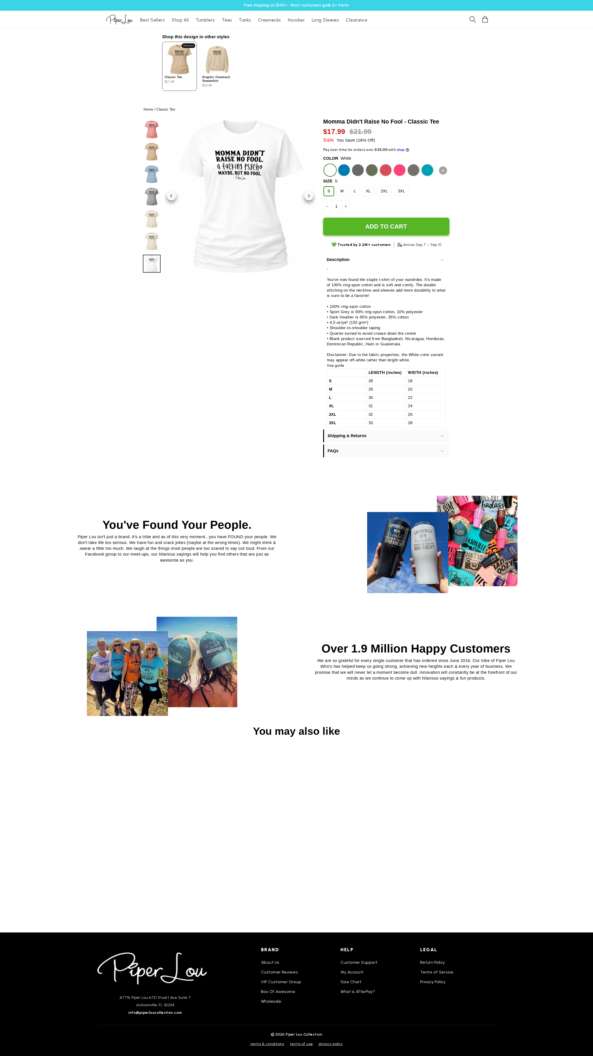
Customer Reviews (279, 972)
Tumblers (205, 20)
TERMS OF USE (301, 1044)
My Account (352, 972)
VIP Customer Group (281, 981)
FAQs (333, 450)
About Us (270, 962)
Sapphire (344, 170)
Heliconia (400, 170)
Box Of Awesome (278, 991)
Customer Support (359, 962)
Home (148, 109)
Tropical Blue (427, 170)
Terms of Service (437, 972)
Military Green (372, 170)
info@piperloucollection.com (155, 1012)
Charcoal (413, 170)
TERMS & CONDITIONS (267, 1044)
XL (368, 191)
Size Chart (351, 981)
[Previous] (171, 195)
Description (338, 259)
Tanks (245, 20)
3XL (401, 191)
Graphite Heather (358, 170)
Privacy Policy (432, 981)
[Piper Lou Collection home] (155, 967)
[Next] (308, 195)
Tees (227, 20)
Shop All (180, 20)
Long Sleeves (325, 20)
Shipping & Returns (347, 435)
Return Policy (432, 962)
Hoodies (296, 20)
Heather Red (386, 170)
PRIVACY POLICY (331, 1044)
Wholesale (271, 1001)
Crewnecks (269, 20)
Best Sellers (152, 20)
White (330, 170)
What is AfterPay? (358, 991)
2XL (384, 191)
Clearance (356, 20)
